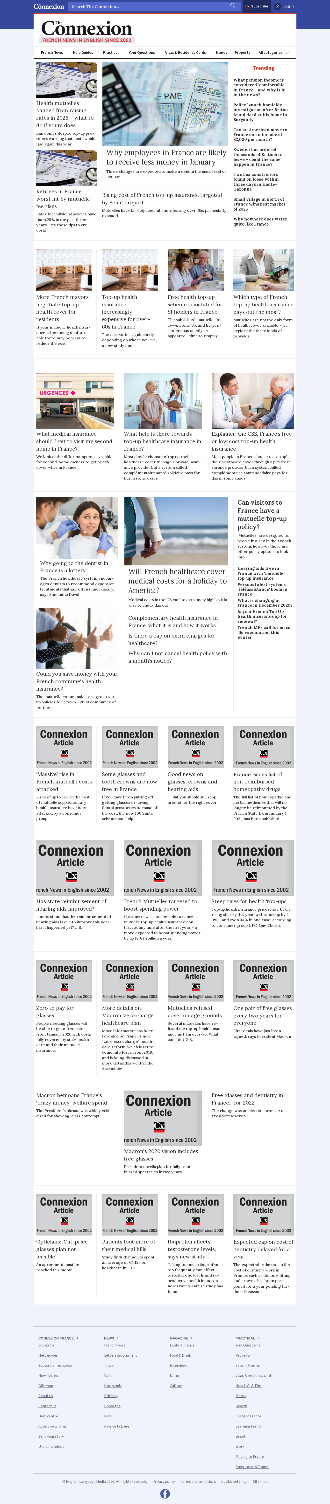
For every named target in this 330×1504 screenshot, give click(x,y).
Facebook (165, 1495)
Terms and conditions (198, 1481)
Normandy (113, 1385)
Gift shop (45, 1385)
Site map (260, 1481)
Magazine (179, 1338)
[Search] (232, 6)
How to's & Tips (249, 1385)
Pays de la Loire (116, 1426)
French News (52, 52)
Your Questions (142, 52)
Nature (175, 1375)
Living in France (248, 1416)
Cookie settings (234, 1481)
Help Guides (83, 52)
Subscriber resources (55, 1365)
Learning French (249, 1426)
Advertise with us (52, 1426)
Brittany (111, 1396)
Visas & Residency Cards (185, 52)
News (109, 1338)
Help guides (48, 1355)
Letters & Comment (120, 1355)
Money (221, 52)
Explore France (182, 1345)
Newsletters (48, 1375)
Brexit (241, 1436)
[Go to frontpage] (87, 32)
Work (240, 1446)
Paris (108, 1375)
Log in (288, 6)
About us (45, 1396)
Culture (176, 1385)
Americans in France (252, 1467)
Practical (111, 52)
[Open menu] (275, 53)
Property (242, 52)
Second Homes (248, 1365)
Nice (107, 1416)
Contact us (47, 1406)
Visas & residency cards (254, 1375)
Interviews (178, 1365)
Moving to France (250, 1456)
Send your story (51, 1436)
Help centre (48, 1416)
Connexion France (56, 1338)
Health (241, 1406)
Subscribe (259, 6)
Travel (109, 1365)
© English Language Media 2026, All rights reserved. (104, 1481)
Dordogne (112, 1406)
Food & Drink (180, 1355)
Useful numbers (51, 1446)
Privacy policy (163, 1481)
